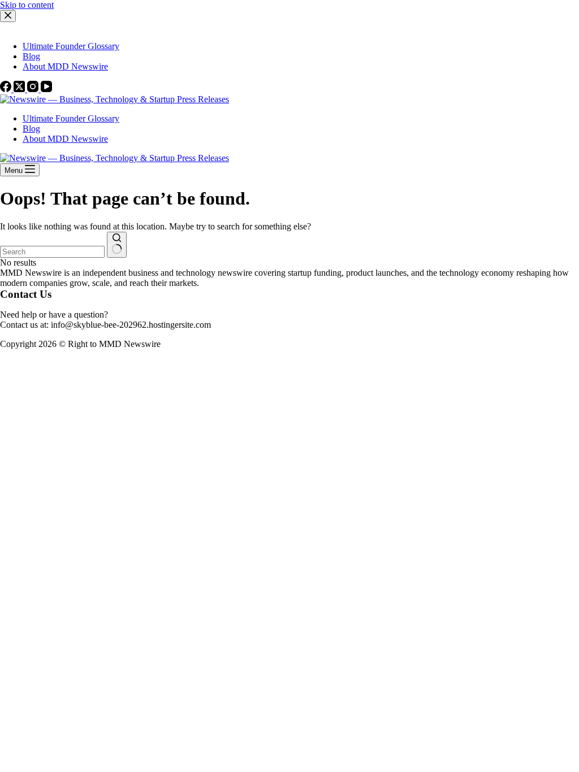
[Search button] (117, 245)
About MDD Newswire (65, 139)
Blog (31, 128)
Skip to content (27, 5)
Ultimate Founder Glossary (71, 118)
